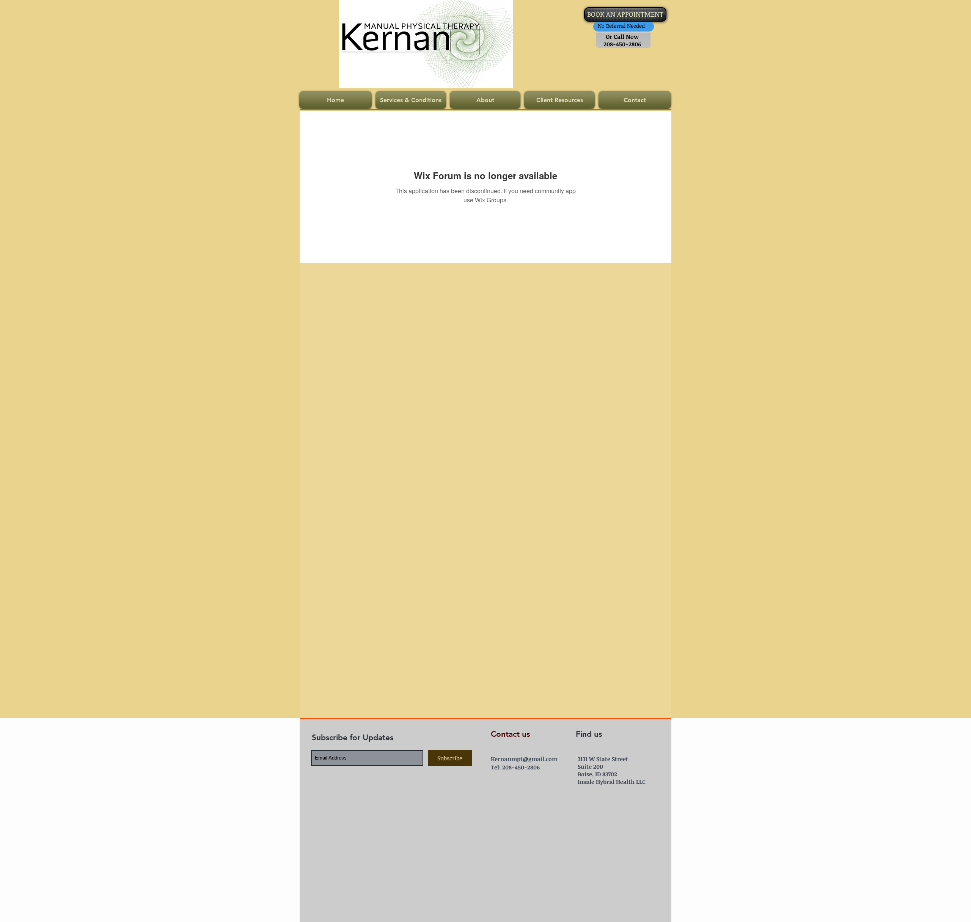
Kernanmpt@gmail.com (524, 759)
